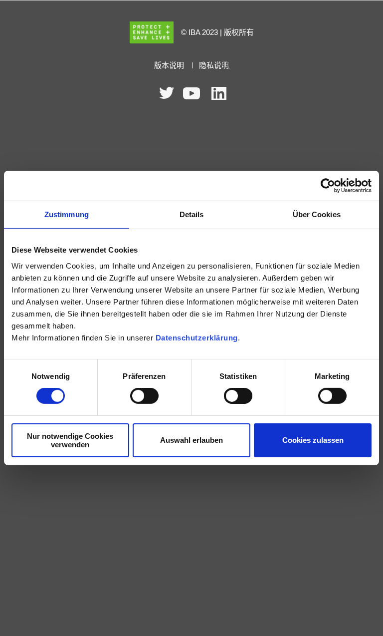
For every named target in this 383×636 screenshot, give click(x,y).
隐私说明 (214, 65)
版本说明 (169, 65)
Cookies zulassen (313, 440)
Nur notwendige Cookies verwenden (70, 440)
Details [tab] (192, 214)
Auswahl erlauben (191, 440)
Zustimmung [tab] (66, 214)
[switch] (144, 396)
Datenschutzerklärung (197, 337)
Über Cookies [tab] (317, 214)
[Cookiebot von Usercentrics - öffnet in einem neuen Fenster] (328, 185)
